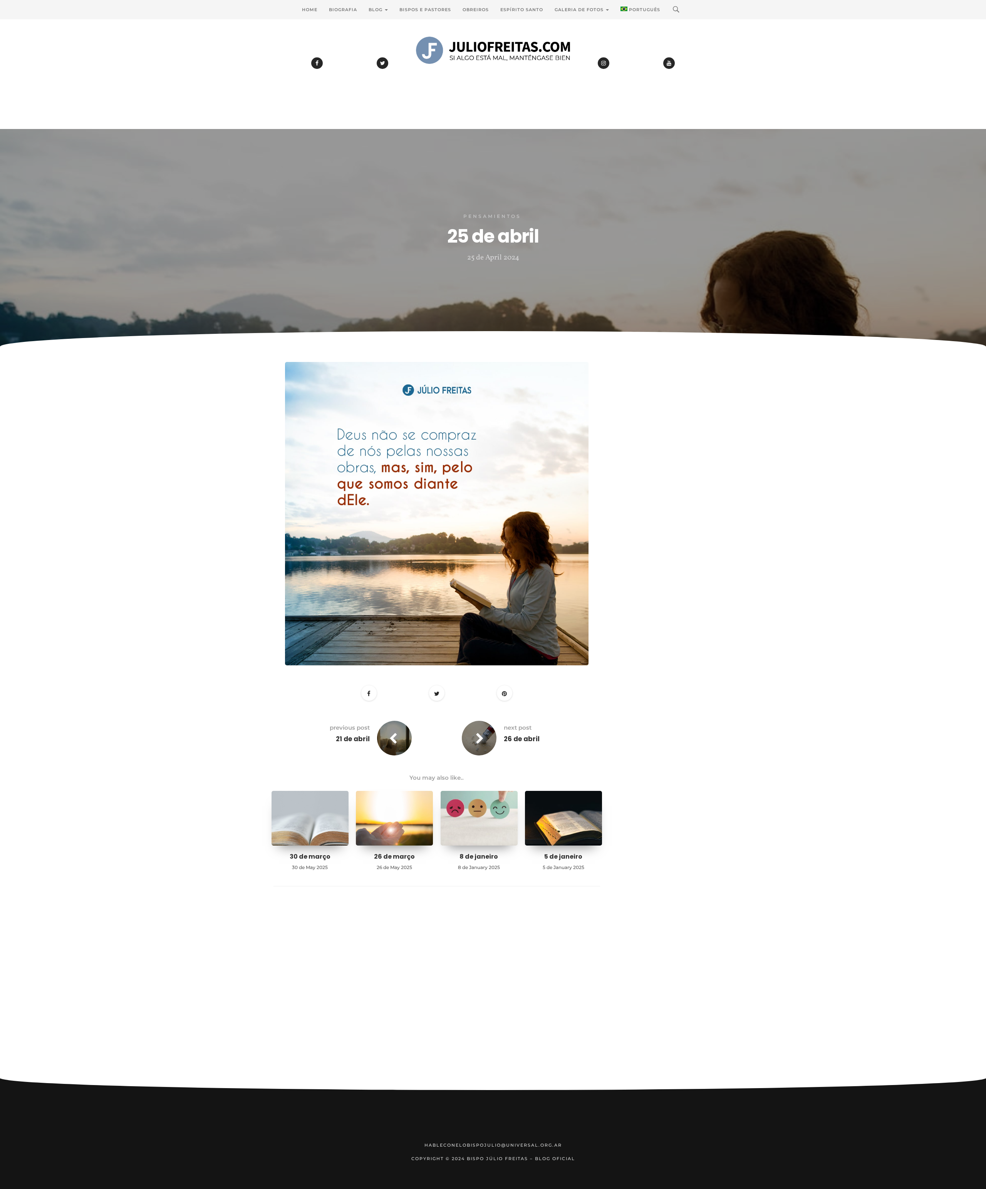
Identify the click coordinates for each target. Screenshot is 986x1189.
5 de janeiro (563, 856)
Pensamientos (492, 216)
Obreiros (476, 9)
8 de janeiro (478, 856)
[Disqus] (436, 994)
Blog (376, 9)
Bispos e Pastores (425, 9)
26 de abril (522, 739)
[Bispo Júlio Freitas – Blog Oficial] (493, 71)
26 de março (394, 856)
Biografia (343, 9)
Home (309, 9)
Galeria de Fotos (580, 9)
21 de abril (353, 739)
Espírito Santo (521, 9)
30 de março (310, 856)
